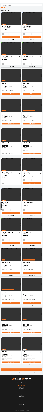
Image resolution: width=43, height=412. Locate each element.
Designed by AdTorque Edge (25, 410)
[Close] (1, 209)
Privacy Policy (19, 410)
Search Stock (21, 387)
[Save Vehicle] (19, 27)
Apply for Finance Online (11, 37)
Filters (3, 7)
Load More (21, 369)
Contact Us (21, 400)
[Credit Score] (1, 205)
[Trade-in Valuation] (1, 203)
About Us (21, 401)
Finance (21, 389)
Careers (21, 403)
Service (21, 394)
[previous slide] (1, 18)
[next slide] (20, 18)
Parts (21, 395)
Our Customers (21, 404)
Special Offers (21, 388)
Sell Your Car (21, 396)
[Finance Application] (1, 207)
